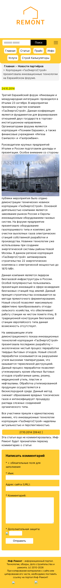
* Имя (9, 473)
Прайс (38, 50)
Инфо (50, 50)
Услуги (12, 57)
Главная (10, 50)
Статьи (25, 50)
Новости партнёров (30, 66)
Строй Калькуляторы (35, 57)
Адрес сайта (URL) (18, 484)
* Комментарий (15, 495)
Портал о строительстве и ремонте (30, 29)
